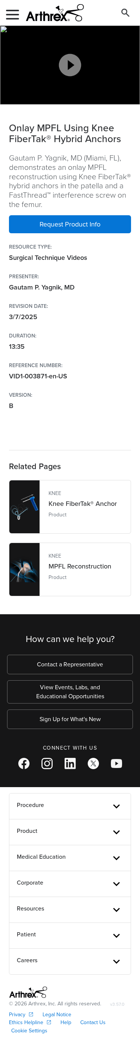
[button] (70, 224)
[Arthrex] (52, 12)
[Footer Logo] (28, 992)
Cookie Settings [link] (29, 1031)
